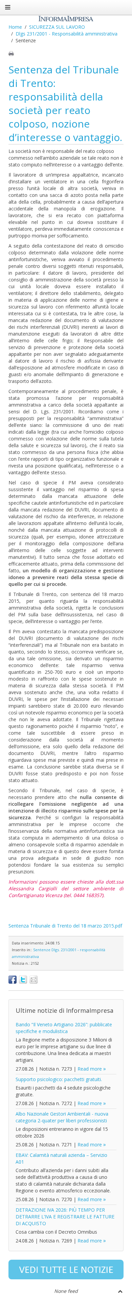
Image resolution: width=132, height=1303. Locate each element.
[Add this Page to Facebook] (12, 980)
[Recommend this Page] (33, 980)
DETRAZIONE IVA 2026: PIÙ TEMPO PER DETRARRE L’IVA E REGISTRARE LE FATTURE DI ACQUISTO (65, 1217)
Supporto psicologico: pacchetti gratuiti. (59, 1079)
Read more (90, 1069)
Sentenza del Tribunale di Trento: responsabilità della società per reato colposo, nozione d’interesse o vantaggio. (65, 103)
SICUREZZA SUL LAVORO (57, 27)
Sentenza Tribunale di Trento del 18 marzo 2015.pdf (65, 925)
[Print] (11, 53)
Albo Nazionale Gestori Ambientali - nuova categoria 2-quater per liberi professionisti (62, 1117)
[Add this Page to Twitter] (23, 980)
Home (15, 27)
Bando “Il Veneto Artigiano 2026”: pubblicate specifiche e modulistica (64, 1027)
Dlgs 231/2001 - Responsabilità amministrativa (66, 33)
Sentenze (41, 949)
